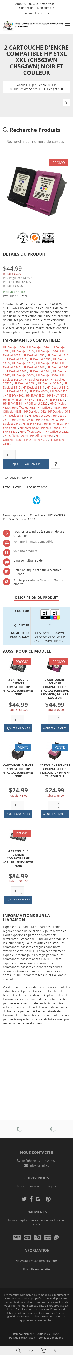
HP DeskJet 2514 (47, 363)
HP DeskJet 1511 (15, 415)
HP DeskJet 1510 (23, 351)
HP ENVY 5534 (12, 403)
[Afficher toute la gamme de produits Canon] (53, 1126)
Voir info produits (25, 551)
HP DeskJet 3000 (23, 375)
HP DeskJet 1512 (15, 359)
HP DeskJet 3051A (36, 379)
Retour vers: (25, 487)
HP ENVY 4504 (56, 395)
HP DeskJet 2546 (23, 420)
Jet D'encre (39, 85)
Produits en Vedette (36, 1269)
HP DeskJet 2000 (39, 415)
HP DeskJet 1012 (35, 411)
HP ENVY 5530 (33, 399)
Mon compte (45, 8)
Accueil (22, 85)
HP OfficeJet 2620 (35, 403)
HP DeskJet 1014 (59, 411)
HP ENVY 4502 (14, 395)
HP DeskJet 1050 (33, 355)
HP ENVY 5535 (50, 428)
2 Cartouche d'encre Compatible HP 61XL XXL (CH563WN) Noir (18, 687)
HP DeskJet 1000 (53, 89)
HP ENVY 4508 (53, 423)
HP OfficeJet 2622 (57, 431)
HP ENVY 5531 (55, 399)
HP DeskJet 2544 (39, 371)
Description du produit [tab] (36, 597)
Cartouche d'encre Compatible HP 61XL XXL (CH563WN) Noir (18, 770)
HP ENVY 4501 (59, 391)
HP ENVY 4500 (38, 391)
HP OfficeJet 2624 (16, 436)
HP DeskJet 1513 (58, 355)
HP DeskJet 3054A (49, 383)
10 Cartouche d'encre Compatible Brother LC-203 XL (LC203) (40, 1344)
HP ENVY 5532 (29, 428)
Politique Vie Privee (47, 1334)
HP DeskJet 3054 (24, 383)
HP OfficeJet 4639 (35, 440)
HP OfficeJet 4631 (41, 436)
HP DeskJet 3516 (15, 391)
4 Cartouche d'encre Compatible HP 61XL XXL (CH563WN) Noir (18, 858)
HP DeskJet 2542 (58, 367)
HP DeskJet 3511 (33, 387)
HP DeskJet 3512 (58, 387)
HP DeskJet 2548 (47, 420)
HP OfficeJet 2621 (31, 431)
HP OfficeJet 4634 (49, 407)
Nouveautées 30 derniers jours (37, 1261)
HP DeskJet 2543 (15, 371)
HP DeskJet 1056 (47, 351)
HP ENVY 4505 (12, 399)
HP (54, 85)
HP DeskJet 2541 (33, 367)
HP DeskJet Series (26, 89)
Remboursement (23, 1334)
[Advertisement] (36, 1066)
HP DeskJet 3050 (47, 375)
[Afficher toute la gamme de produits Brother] (20, 1126)
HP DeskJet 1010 (38, 347)
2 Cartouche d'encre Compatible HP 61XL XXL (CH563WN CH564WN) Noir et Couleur (55, 689)
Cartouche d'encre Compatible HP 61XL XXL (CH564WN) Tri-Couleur (55, 770)
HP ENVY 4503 (35, 395)
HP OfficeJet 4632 (23, 407)
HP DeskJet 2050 (39, 359)
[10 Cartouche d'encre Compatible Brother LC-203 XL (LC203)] (11, 1345)
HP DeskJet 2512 (23, 363)
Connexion (26, 8)
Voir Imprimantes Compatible (33, 541)
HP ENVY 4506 (32, 423)
